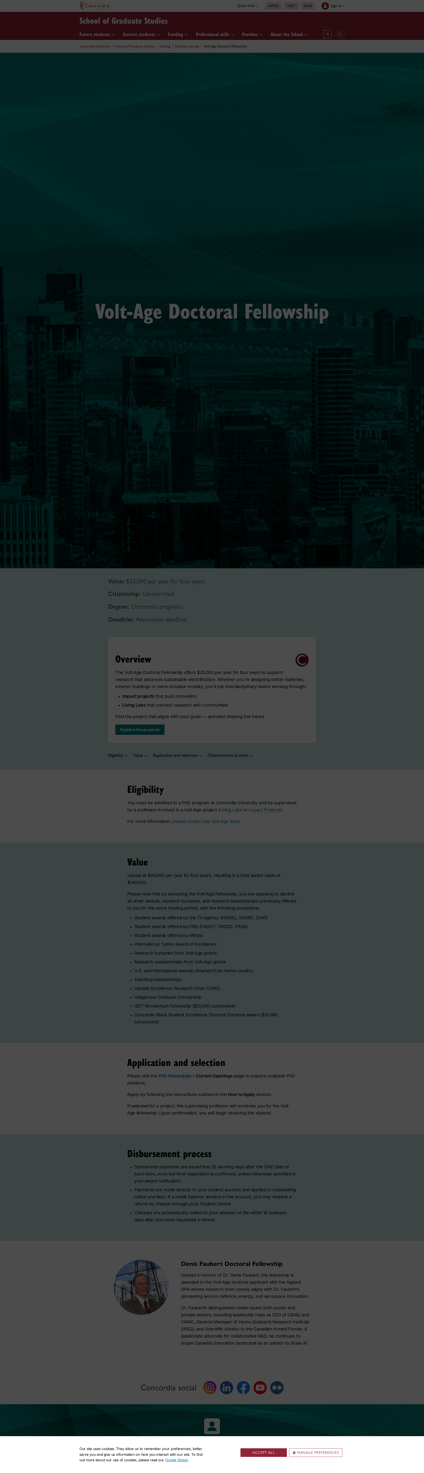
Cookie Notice (176, 1460)
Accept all (263, 1452)
